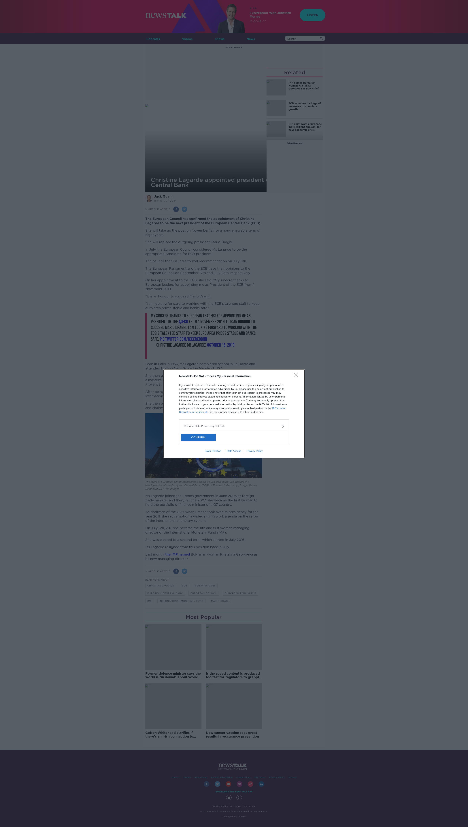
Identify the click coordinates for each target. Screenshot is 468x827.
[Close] (297, 376)
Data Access (234, 450)
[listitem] (234, 426)
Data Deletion (213, 450)
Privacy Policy (255, 450)
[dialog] (234, 413)
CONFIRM (198, 437)
